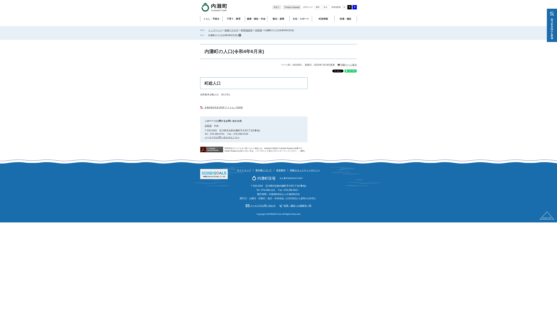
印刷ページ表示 (349, 65)
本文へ (277, 7)
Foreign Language (292, 7)
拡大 (326, 7)
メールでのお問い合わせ (263, 205)
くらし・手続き (211, 19)
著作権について (263, 170)
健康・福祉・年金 (256, 19)
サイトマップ (244, 170)
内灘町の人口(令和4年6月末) (223, 35)
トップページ (215, 30)
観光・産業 (278, 19)
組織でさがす (231, 30)
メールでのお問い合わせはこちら (222, 137)
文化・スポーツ (301, 19)
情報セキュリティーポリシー (305, 170)
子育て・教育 (234, 19)
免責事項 (280, 170)
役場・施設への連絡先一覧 (297, 205)
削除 (239, 35)
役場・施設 (345, 19)
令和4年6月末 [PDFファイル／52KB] (224, 107)
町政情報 (323, 19)
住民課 (258, 30)
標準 (318, 7)
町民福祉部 (247, 30)
